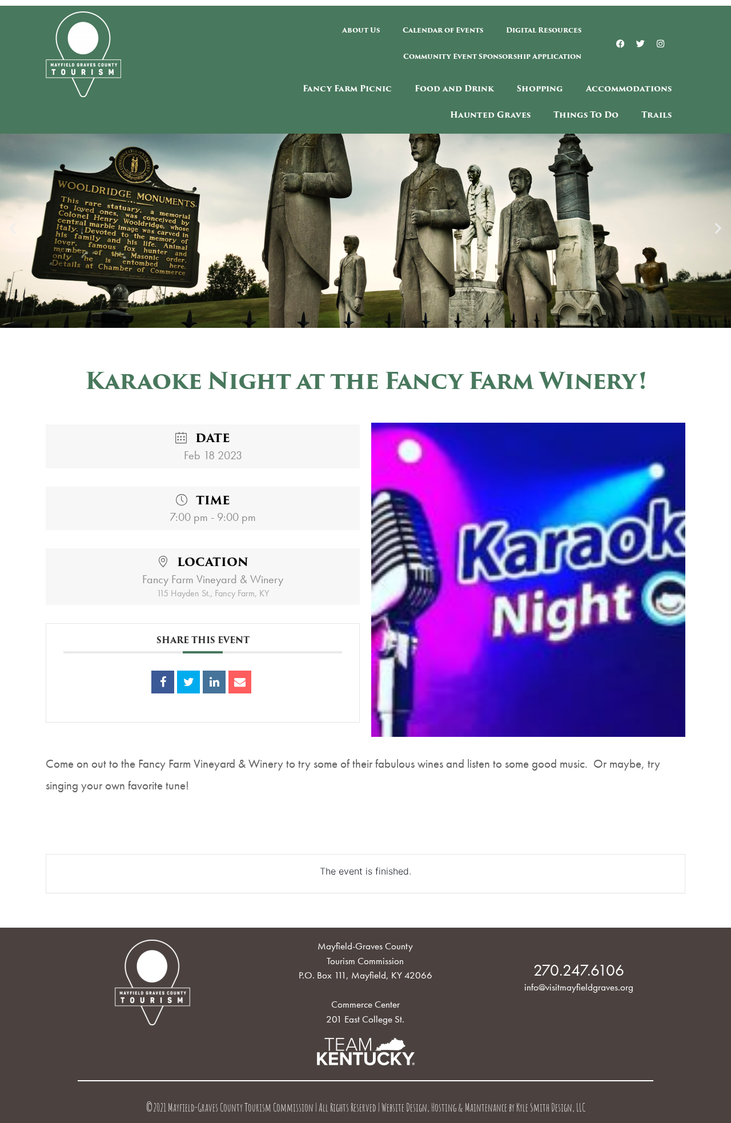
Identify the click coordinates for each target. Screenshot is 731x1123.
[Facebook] (620, 43)
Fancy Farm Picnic (347, 88)
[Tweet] (188, 682)
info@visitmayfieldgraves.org (578, 987)
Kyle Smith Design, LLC (550, 1109)
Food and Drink (454, 88)
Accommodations (629, 88)
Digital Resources (543, 30)
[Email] (239, 682)
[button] (13, 228)
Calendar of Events (443, 30)
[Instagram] (660, 43)
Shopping (540, 88)
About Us (361, 30)
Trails (656, 115)
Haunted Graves (490, 115)
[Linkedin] (214, 682)
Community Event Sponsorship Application (492, 56)
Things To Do (585, 115)
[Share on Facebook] (162, 682)
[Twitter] (640, 43)
